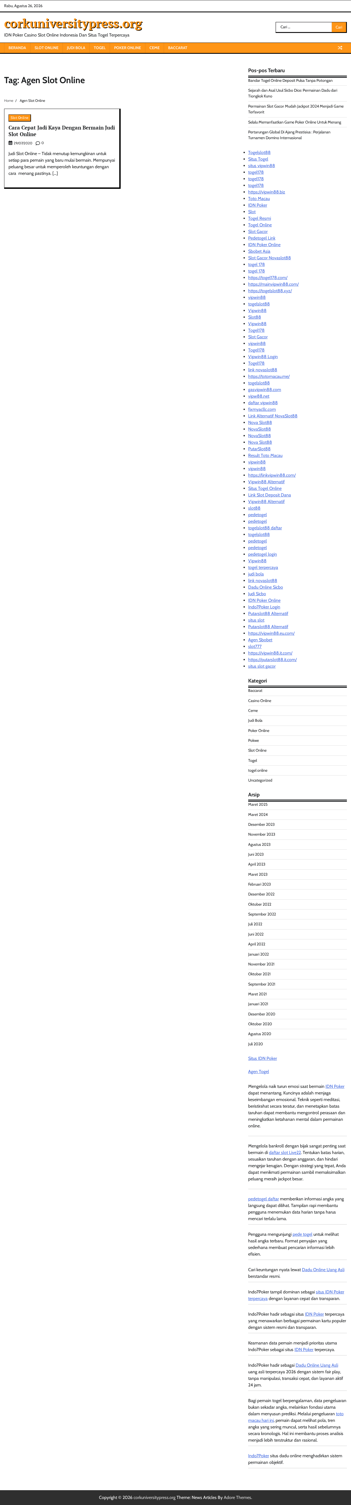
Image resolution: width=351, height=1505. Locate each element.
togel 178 (256, 264)
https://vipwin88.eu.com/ (271, 633)
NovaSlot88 (259, 429)
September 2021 (261, 984)
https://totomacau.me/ (269, 376)
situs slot (256, 620)
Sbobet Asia (259, 251)
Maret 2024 (258, 814)
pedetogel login (262, 554)
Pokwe (253, 740)
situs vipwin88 (261, 165)
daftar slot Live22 (285, 1152)
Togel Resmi (259, 218)
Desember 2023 (261, 824)
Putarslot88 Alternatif (268, 613)
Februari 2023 (259, 884)
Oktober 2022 (259, 904)
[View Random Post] (340, 48)
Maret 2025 (258, 804)
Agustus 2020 (259, 1033)
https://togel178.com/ (267, 277)
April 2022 (256, 944)
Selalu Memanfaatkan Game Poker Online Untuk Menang (294, 122)
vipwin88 (257, 297)
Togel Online (260, 225)
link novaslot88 (262, 369)
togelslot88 (259, 304)
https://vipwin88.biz (266, 192)
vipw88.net (258, 396)
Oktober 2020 (260, 1023)
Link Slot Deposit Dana (269, 495)
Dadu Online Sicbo (265, 587)
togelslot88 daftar (265, 527)
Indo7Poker (258, 1455)
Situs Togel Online (265, 488)
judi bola (256, 574)
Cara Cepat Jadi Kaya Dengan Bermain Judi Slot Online (62, 131)
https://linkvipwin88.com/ (272, 475)
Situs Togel (258, 159)
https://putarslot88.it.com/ (272, 659)
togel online (257, 770)
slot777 (255, 646)
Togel (100, 47)
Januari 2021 (258, 1003)
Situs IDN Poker (262, 1058)
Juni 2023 (256, 854)
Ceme (154, 47)
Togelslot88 (259, 152)
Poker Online (127, 47)
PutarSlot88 (259, 448)
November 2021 (261, 964)
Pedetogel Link (261, 238)
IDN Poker (257, 205)
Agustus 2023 (259, 844)
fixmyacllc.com (262, 409)
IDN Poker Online (264, 244)
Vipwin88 (257, 310)
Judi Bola (76, 47)
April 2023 (256, 864)
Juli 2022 (255, 924)
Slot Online (46, 47)
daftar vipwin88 (263, 402)
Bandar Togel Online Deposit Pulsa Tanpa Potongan (290, 80)
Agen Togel (258, 1071)
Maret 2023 (258, 874)
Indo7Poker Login (264, 607)
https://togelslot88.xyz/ (270, 290)
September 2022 (262, 914)
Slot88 (254, 317)
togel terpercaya (263, 567)
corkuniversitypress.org (73, 23)
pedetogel (257, 514)
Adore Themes (237, 1497)
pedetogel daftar (263, 1198)
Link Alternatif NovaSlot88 (273, 416)
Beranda (17, 47)
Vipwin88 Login (263, 356)
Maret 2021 (257, 994)
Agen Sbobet (260, 639)
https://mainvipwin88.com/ (273, 284)
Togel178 (256, 330)
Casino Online (259, 700)
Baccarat (177, 47)
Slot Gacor (258, 231)
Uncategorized (260, 780)
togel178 (256, 172)
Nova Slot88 (260, 422)
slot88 (254, 508)
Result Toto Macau (265, 455)
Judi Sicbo (257, 593)
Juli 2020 (255, 1043)
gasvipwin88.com (264, 389)
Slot (252, 211)
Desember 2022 (261, 894)
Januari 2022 (258, 954)
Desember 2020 (261, 1014)
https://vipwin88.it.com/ (270, 653)
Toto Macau (259, 198)
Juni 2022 (256, 934)
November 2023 (261, 834)
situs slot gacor (262, 666)
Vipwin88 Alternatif (266, 481)
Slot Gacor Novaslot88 (269, 257)
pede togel (302, 1234)
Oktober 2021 (259, 973)
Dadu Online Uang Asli (323, 1269)
